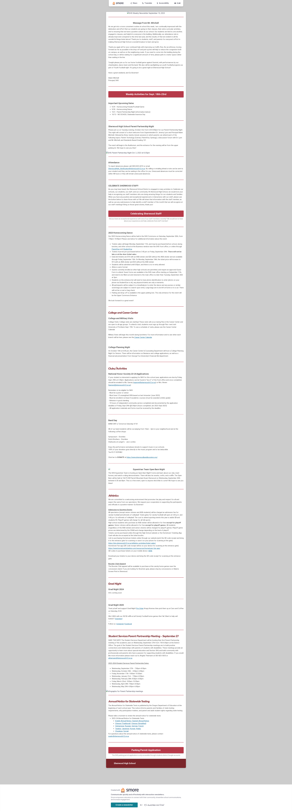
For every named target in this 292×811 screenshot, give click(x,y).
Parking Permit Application (146, 750)
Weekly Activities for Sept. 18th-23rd (146, 94)
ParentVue (116, 249)
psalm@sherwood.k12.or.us (118, 736)
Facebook (128, 624)
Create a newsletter (124, 805)
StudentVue (127, 249)
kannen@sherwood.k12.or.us (119, 385)
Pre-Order (139, 608)
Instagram (120, 624)
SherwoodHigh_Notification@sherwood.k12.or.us (126, 169)
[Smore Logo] (118, 3)
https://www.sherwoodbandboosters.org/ (142, 457)
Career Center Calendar (143, 337)
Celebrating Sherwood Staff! (146, 213)
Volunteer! (119, 619)
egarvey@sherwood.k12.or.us (145, 382)
